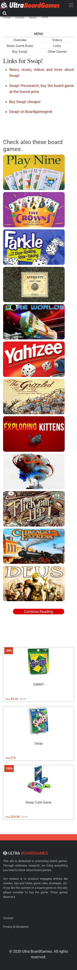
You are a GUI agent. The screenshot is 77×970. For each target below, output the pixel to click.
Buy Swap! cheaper (25, 102)
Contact (8, 918)
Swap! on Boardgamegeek (30, 111)
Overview (19, 40)
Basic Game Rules (20, 46)
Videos (57, 40)
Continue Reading (38, 611)
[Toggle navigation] (71, 5)
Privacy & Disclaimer (16, 926)
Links (57, 46)
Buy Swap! (20, 52)
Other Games (57, 52)
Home (7, 17)
